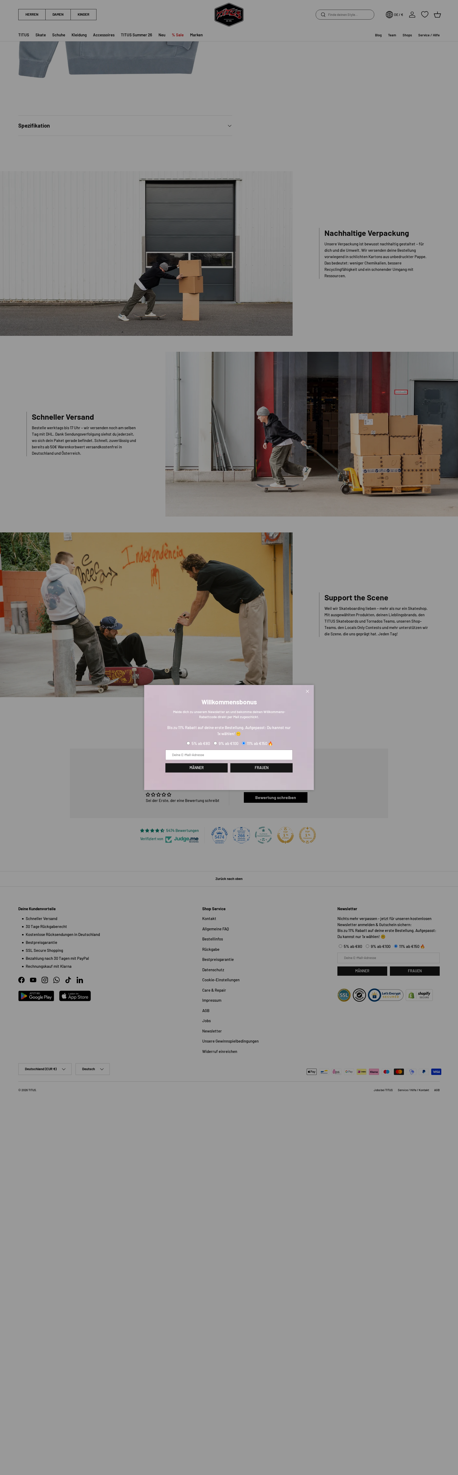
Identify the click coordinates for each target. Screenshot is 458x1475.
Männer (197, 767)
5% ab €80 (201, 743)
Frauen (261, 767)
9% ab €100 (228, 743)
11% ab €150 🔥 (260, 743)
